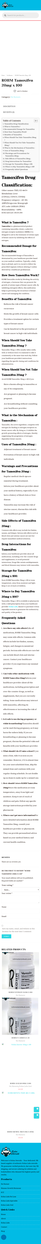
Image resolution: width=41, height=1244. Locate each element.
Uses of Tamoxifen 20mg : (14, 151)
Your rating (7, 885)
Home (3, 75)
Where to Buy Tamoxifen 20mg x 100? (20, 167)
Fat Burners (10, 75)
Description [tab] (9, 106)
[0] (36, 1116)
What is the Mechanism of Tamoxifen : (19, 148)
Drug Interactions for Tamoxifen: (18, 161)
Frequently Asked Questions (16, 169)
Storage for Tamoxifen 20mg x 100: (19, 164)
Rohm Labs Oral (25, 1086)
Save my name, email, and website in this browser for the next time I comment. (18, 930)
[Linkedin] (3, 1237)
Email (4, 916)
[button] (37, 5)
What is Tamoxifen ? (12, 126)
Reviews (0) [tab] (8, 112)
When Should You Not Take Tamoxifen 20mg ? (19, 144)
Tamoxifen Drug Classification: (16, 124)
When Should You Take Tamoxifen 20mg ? (20, 138)
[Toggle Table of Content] (34, 121)
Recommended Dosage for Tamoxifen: (19, 129)
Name (4, 907)
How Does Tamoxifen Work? (15, 132)
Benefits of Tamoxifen (13, 135)
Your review (7, 893)
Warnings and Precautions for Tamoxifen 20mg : (17, 154)
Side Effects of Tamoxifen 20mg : (18, 158)
